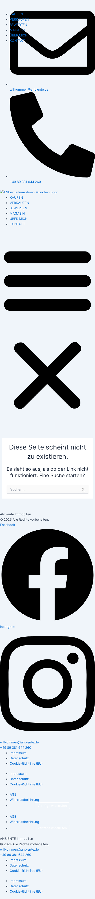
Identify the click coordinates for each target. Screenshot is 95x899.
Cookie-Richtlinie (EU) (26, 764)
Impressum (18, 753)
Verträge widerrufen (52, 806)
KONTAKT (17, 224)
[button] (47, 328)
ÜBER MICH (19, 219)
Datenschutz (19, 758)
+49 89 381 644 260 (15, 748)
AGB (13, 794)
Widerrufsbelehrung (24, 800)
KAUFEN (16, 198)
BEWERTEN (18, 208)
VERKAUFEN (19, 203)
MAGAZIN (17, 213)
